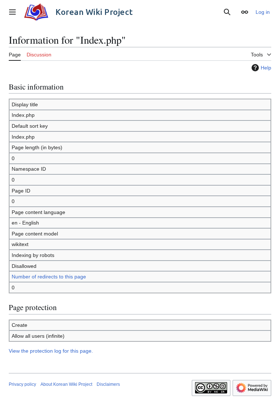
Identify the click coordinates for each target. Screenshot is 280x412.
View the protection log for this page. (51, 351)
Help (266, 68)
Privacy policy (22, 384)
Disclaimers (108, 384)
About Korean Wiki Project (66, 384)
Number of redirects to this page (49, 277)
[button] (12, 12)
